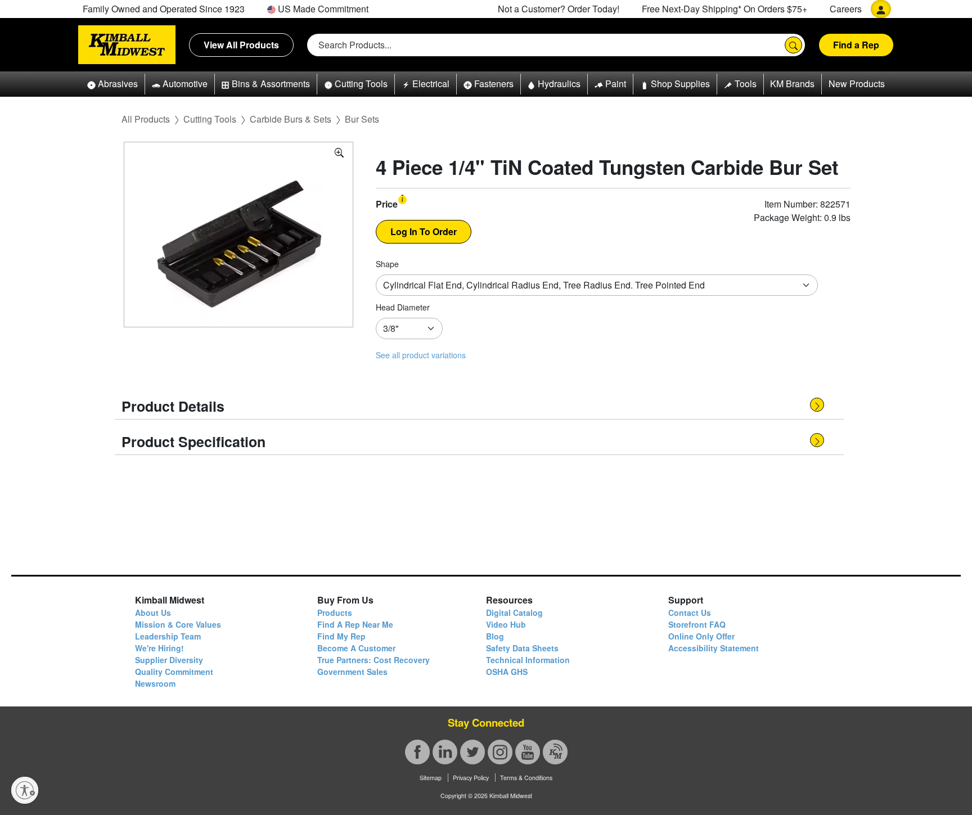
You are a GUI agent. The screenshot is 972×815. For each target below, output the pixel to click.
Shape (387, 263)
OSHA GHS (507, 671)
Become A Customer (356, 648)
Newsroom (155, 683)
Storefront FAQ (697, 624)
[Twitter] (472, 752)
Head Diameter (403, 307)
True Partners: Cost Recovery (373, 659)
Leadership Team (168, 636)
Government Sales (352, 671)
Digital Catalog (514, 612)
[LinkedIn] (445, 752)
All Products (146, 118)
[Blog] (555, 752)
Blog (495, 636)
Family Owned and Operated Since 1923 (164, 8)
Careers (846, 8)
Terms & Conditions (526, 777)
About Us (153, 612)
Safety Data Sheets (522, 648)
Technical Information (528, 659)
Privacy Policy (471, 777)
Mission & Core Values (178, 624)
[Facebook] (417, 752)
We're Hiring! (159, 648)
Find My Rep (341, 636)
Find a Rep (856, 44)
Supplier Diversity (169, 659)
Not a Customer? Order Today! (558, 8)
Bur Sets (362, 118)
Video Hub (506, 624)
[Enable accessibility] (24, 790)
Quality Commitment (174, 671)
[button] (112, 84)
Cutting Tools (209, 118)
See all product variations (421, 355)
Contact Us (689, 612)
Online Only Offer (701, 636)
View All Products (241, 44)
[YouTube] (527, 752)
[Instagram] (500, 752)
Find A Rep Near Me (355, 624)
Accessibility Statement (713, 648)
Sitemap (431, 777)
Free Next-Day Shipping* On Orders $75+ (724, 8)
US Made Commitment (322, 8)
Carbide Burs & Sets (290, 118)
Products (334, 612)
